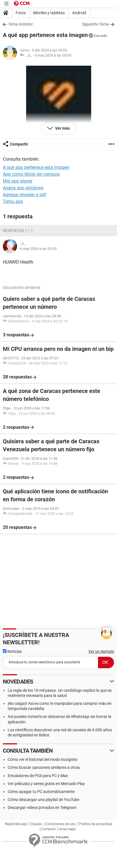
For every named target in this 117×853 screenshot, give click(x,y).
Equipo (36, 824)
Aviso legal (67, 829)
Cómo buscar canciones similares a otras (44, 767)
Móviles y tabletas (49, 13)
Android (79, 13)
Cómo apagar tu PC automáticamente (41, 791)
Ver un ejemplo (101, 651)
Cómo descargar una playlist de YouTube (43, 799)
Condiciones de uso (60, 824)
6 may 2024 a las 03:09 (53, 55)
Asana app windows (23, 188)
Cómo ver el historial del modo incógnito (43, 759)
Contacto (48, 829)
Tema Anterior (20, 24)
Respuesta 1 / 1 (18, 230)
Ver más (62, 128)
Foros (21, 13)
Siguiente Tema (95, 24)
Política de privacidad (95, 824)
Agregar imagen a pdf (24, 194)
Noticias (14, 651)
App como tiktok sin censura (31, 174)
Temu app (13, 201)
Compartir (19, 144)
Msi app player (17, 181)
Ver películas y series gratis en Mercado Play (46, 783)
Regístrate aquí (16, 824)
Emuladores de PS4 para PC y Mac (38, 775)
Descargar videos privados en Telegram (42, 807)
